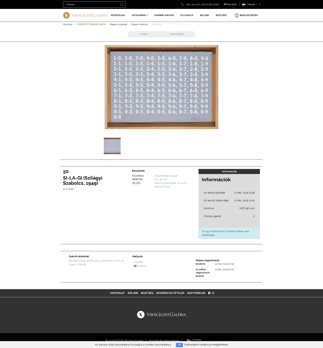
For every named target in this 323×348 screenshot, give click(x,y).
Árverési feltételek (170, 293)
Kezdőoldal (118, 15)
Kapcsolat (231, 4)
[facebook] (209, 293)
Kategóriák (139, 15)
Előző (143, 34)
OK (179, 345)
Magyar (251, 4)
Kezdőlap (67, 24)
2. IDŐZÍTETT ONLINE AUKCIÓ (91, 24)
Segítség (221, 15)
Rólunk (204, 15)
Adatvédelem (196, 293)
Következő (176, 34)
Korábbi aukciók (164, 15)
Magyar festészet (139, 24)
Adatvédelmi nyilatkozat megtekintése (206, 344)
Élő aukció (187, 15)
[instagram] (213, 293)
